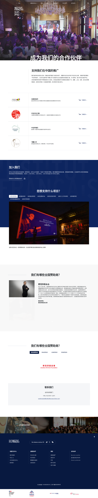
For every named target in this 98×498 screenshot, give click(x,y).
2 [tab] (44, 61)
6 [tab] (53, 61)
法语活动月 (32, 462)
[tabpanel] (49, 30)
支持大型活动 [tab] (13, 196)
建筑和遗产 (53, 455)
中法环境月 (32, 457)
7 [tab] (55, 61)
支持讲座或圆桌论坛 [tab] (15, 199)
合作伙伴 (73, 3)
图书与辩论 (53, 462)
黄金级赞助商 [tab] (45, 352)
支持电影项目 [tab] (73, 196)
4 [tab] (49, 61)
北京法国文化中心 (14, 460)
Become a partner (75, 455)
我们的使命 (12, 455)
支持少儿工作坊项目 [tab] (63, 196)
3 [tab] (47, 61)
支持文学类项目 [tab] (26, 199)
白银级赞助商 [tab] (54, 352)
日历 (42, 3)
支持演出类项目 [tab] (31, 196)
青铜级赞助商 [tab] (64, 352)
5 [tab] (51, 61)
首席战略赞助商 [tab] (34, 352)
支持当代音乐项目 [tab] (51, 196)
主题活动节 (55, 3)
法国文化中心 (33, 3)
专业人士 (12, 457)
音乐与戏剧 (53, 465)
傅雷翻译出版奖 (33, 460)
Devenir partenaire (75, 460)
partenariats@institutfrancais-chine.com (49, 398)
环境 (52, 460)
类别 (47, 3)
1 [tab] (42, 61)
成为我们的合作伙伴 (75, 457)
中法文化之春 (33, 455)
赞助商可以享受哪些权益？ (16, 178)
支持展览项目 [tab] (22, 196)
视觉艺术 (53, 457)
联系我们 (12, 462)
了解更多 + (84, 100)
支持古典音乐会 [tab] (41, 196)
